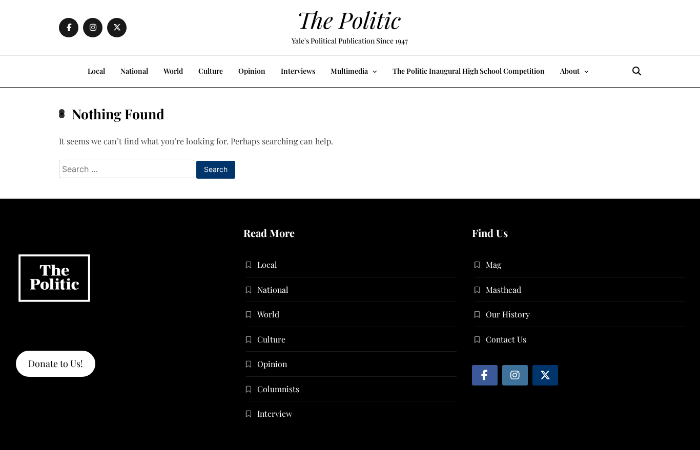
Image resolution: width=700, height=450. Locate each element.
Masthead (503, 289)
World (173, 71)
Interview (274, 413)
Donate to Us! (55, 363)
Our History (508, 314)
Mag (493, 264)
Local (96, 71)
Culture (210, 71)
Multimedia (349, 71)
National (134, 71)
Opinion (251, 71)
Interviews (298, 71)
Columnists (278, 388)
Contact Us (506, 339)
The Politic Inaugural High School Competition (469, 71)
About (570, 71)
